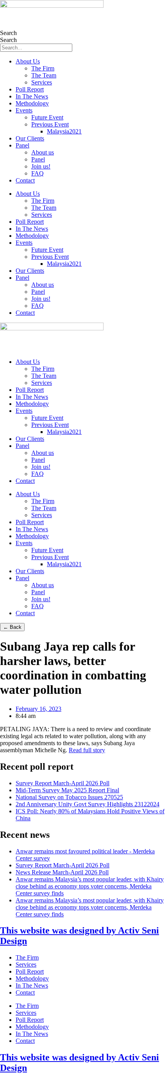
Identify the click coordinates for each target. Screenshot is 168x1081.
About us (42, 152)
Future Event (47, 117)
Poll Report (30, 89)
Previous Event (50, 124)
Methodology (32, 103)
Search (8, 33)
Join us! (40, 166)
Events (24, 110)
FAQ (37, 173)
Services (41, 82)
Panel (22, 145)
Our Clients (30, 138)
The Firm (42, 68)
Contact (25, 180)
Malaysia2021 (64, 131)
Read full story (87, 750)
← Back (12, 627)
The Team (43, 75)
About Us (28, 61)
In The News (32, 96)
